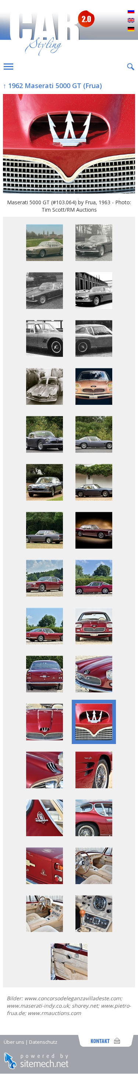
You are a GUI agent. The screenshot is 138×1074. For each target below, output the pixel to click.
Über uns (14, 1042)
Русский (131, 11)
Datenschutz (43, 1042)
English (131, 20)
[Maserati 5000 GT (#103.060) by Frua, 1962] (44, 450)
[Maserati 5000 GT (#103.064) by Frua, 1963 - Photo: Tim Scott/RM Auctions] (69, 144)
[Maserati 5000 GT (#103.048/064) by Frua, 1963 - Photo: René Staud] (93, 546)
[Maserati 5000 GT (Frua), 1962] (44, 259)
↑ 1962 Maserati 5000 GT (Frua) (52, 85)
